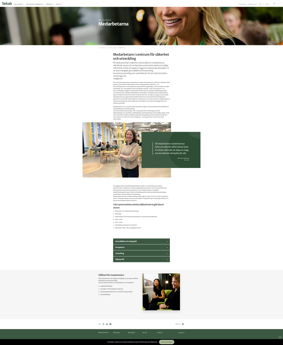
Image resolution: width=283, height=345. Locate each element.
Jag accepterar (166, 342)
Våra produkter (18, 4)
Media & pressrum (253, 4)
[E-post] (110, 324)
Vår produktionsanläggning (34, 4)
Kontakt (267, 4)
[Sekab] (7, 3)
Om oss (260, 4)
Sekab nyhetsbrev (242, 4)
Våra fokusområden (112, 47)
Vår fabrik (116, 332)
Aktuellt (58, 4)
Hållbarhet (49, 4)
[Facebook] (103, 324)
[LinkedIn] (107, 324)
